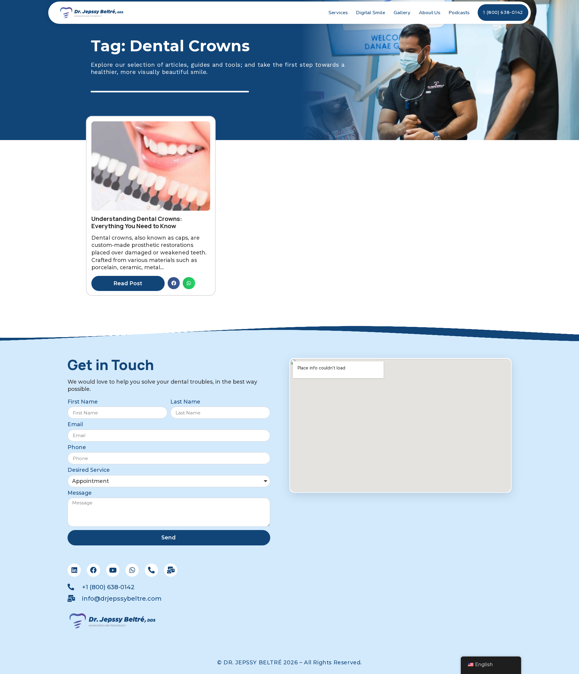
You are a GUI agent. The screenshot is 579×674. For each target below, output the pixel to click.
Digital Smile (370, 12)
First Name (83, 402)
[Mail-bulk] (170, 570)
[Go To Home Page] (92, 12)
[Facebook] (93, 570)
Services (338, 12)
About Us (429, 12)
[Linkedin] (74, 570)
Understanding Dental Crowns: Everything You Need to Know (136, 222)
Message (80, 493)
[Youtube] (112, 570)
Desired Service (89, 470)
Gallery (402, 12)
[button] (174, 283)
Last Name (185, 402)
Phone (77, 447)
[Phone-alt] (151, 570)
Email (75, 424)
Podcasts (459, 12)
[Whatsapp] (132, 570)
